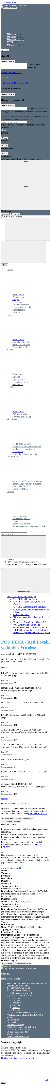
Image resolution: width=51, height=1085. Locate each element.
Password (32, 67)
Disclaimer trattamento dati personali (17, 1058)
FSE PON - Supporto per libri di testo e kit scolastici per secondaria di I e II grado (31, 631)
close (4, 265)
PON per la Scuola (21, 614)
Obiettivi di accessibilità (17, 1032)
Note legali (11, 1022)
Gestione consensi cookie (18, 1037)
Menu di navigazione (25, 591)
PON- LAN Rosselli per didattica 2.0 (29, 622)
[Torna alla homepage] (25, 216)
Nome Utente (34, 64)
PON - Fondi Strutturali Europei (21, 562)
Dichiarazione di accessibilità (20, 1029)
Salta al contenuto (9, 2)
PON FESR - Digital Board (25, 599)
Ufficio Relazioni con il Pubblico (21, 1027)
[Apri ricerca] (27, 229)
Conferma (15, 214)
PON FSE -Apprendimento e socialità (29, 607)
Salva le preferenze (23, 963)
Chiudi (4, 138)
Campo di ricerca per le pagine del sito (18, 531)
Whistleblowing (14, 1034)
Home (9, 559)
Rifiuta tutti (24, 819)
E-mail (31, 108)
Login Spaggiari (27, 119)
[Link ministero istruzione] (13, 5)
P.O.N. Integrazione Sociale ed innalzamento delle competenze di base (30, 626)
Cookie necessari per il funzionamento (18, 855)
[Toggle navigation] (23, 252)
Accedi (5, 50)
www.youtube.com (10, 868)
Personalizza (7, 819)
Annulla (5, 214)
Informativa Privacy (15, 1024)
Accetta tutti (11, 822)
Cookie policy (13, 1020)
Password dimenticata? (11, 72)
